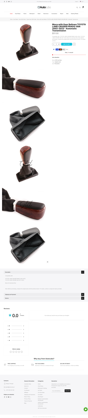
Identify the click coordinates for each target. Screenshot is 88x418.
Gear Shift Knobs (22, 19)
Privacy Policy (27, 398)
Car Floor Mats (41, 392)
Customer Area (27, 384)
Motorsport (31, 13)
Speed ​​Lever (58, 62)
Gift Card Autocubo (42, 408)
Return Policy (27, 396)
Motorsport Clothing (42, 388)
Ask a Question (55, 57)
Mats (67, 13)
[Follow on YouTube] (9, 1)
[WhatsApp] (11, 1)
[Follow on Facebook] (4, 1)
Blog (25, 403)
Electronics (45, 13)
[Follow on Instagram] (6, 1)
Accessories (54, 13)
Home (11, 19)
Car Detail (40, 394)
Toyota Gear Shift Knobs (31, 19)
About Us (26, 386)
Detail (39, 13)
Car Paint (40, 390)
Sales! (11, 13)
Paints (25, 13)
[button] (16, 326)
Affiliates (26, 392)
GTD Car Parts (58, 60)
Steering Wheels (74, 13)
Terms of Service (28, 401)
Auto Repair (15, 19)
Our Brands (26, 390)
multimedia (40, 406)
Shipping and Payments (29, 394)
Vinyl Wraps (17, 13)
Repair (61, 13)
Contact (26, 388)
